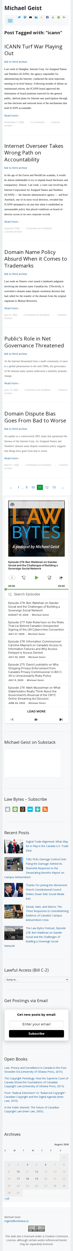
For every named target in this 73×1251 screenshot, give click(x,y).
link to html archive (15, 61)
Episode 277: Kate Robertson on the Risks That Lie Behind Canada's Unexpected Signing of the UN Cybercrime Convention (36, 625)
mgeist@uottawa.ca (16, 1221)
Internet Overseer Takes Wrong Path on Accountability (33, 152)
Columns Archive (13, 231)
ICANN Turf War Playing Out (33, 50)
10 (33, 487)
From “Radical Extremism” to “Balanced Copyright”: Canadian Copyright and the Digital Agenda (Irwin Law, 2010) (35, 1096)
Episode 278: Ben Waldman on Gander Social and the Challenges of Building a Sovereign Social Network (34, 606)
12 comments (37, 122)
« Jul (6, 1198)
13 (54, 487)
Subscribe (36, 1033)
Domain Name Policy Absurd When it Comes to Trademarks (35, 258)
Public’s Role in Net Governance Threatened (34, 342)
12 (46, 487)
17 (18, 1178)
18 (27, 1178)
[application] (36, 543)
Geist (23, 8)
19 (36, 1178)
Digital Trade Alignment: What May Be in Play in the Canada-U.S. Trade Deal (47, 846)
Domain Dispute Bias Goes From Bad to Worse (35, 417)
